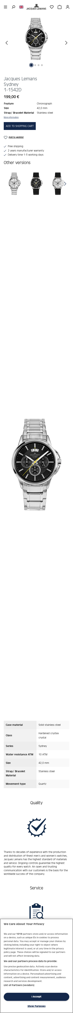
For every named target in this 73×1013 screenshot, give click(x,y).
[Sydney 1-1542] (36, 39)
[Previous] (6, 43)
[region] (36, 45)
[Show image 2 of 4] (35, 65)
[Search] (13, 7)
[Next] (66, 43)
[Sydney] (14, 183)
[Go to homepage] (36, 7)
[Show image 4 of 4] (42, 65)
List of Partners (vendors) (19, 985)
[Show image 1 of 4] (31, 65)
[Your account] (68, 7)
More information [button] (11, 117)
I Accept (36, 996)
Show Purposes (36, 1006)
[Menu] (5, 7)
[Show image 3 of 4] (38, 65)
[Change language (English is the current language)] (21, 6)
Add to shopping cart (20, 126)
